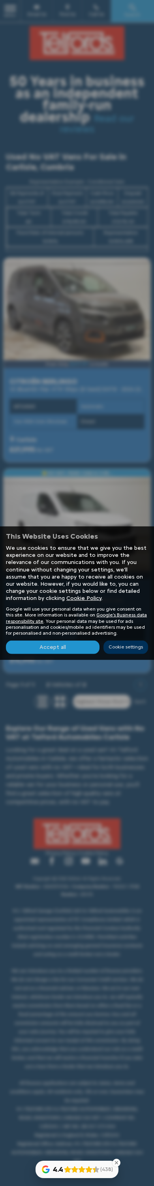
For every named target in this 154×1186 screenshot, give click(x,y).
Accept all (52, 647)
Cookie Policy (83, 598)
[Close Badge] (116, 1163)
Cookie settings (126, 647)
